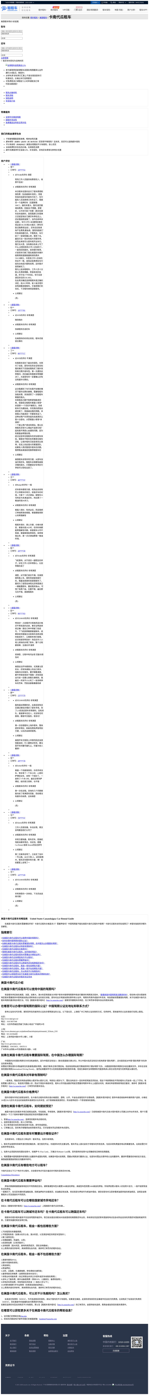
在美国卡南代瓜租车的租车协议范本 (17, 977)
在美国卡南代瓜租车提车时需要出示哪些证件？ (21, 955)
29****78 (21, 761)
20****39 (21, 551)
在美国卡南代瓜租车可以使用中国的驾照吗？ (20, 938)
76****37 (21, 818)
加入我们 (13, 1348)
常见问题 (51, 1348)
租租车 (9, 8)
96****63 (21, 613)
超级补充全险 (11, 120)
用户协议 (32, 1344)
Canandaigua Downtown (10, 1175)
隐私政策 (32, 1341)
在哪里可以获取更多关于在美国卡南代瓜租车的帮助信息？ (26, 974)
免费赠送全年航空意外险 (16, 123)
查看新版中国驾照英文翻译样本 (114, 995)
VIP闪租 (66, 10)
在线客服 (116, 1351)
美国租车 (43, 18)
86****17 (21, 353)
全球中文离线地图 (13, 117)
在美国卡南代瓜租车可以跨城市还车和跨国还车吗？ (23, 963)
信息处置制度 (34, 1348)
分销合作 (71, 1348)
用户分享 (131, 10)
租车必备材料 (11, 93)
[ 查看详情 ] (15, 164)
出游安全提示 (53, 1351)
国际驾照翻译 (92, 10)
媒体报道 (13, 1351)
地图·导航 (119, 10)
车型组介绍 (10, 101)
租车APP (143, 10)
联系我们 (13, 1344)
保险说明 (9, 98)
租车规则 (32, 1351)
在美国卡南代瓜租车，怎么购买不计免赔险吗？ (21, 971)
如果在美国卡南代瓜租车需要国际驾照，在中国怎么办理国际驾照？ (30, 943)
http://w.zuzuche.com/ (55, 1000)
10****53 (21, 170)
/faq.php (24, 1316)
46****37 (21, 480)
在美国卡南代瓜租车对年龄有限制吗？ (18, 946)
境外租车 (42, 10)
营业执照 (69, 1385)
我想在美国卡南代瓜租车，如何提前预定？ (20, 952)
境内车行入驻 (72, 1344)
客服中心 (51, 1341)
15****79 (21, 696)
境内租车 (54, 10)
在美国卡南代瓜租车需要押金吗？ (16, 960)
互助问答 (51, 1344)
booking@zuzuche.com (48, 1319)
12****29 (21, 875)
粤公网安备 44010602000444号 (124, 1385)
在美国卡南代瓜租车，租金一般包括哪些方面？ (21, 966)
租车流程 (9, 95)
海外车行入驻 (72, 1341)
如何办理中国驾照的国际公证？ (15, 941)
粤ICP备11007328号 (79, 1385)
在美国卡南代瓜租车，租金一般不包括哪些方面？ (22, 969)
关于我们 (13, 1341)
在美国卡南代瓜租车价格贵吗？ (15, 949)
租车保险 (106, 10)
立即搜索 (4, 58)
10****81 (21, 310)
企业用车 (71, 1351)
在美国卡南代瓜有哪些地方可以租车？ (18, 957)
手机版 (105, 2)
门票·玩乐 (78, 10)
